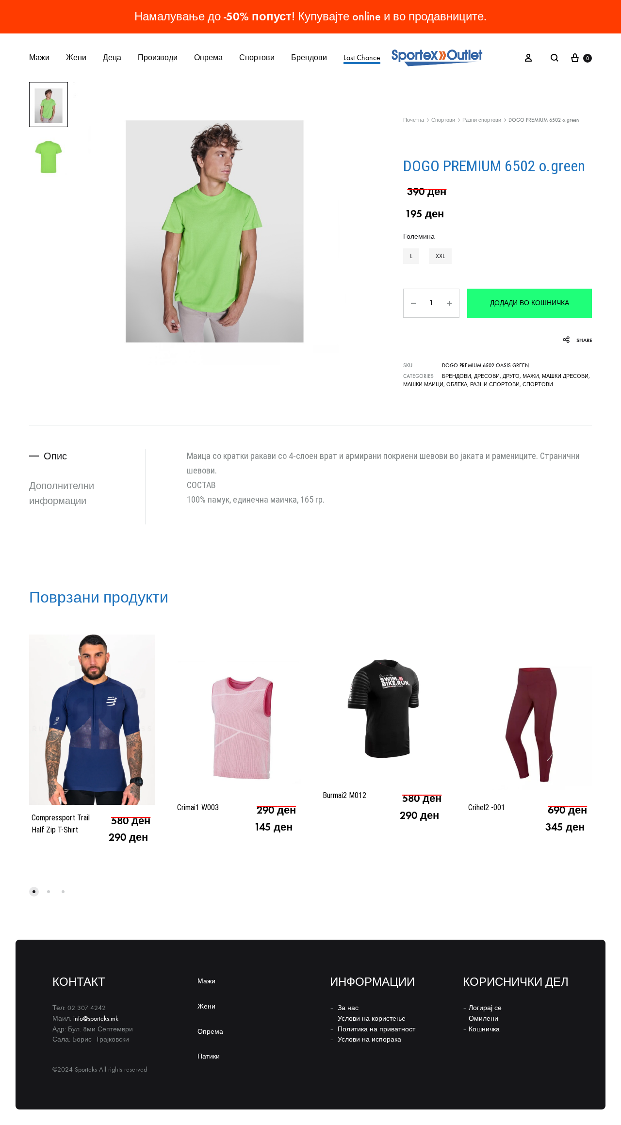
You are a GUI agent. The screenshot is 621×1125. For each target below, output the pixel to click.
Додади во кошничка (529, 303)
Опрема (208, 57)
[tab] (87, 456)
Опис (55, 456)
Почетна (413, 120)
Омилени (483, 1018)
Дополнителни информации (61, 493)
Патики (208, 1056)
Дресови (487, 376)
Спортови (257, 57)
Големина (419, 236)
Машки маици (423, 384)
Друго (511, 376)
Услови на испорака (369, 1039)
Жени (76, 57)
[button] (411, 256)
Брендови (309, 57)
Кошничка (484, 1029)
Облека (456, 384)
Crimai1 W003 (198, 807)
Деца (112, 57)
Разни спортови (481, 120)
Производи (158, 57)
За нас (348, 1008)
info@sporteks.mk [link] (95, 1018)
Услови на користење (372, 1018)
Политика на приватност (376, 1029)
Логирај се (485, 1008)
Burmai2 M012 (344, 795)
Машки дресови (565, 376)
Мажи (39, 57)
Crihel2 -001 (486, 807)
